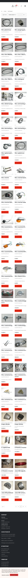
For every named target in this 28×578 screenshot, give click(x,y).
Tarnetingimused (4, 565)
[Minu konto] (13, 6)
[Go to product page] (7, 22)
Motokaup (10, 28)
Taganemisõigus (4, 567)
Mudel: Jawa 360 (21, 469)
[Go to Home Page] (1, 11)
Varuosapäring (4, 556)
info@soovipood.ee (5, 522)
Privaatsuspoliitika (5, 562)
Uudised (3, 554)
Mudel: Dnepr (7, 422)
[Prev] (16, 506)
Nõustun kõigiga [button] (14, 574)
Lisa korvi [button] (5, 39)
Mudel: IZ (6, 446)
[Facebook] (21, 6)
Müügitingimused (4, 563)
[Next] (26, 506)
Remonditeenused (5, 548)
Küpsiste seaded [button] (5, 575)
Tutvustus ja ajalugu (5, 552)
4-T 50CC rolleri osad (4, 28)
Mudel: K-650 (12, 422)
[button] (25, 6)
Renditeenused (4, 550)
